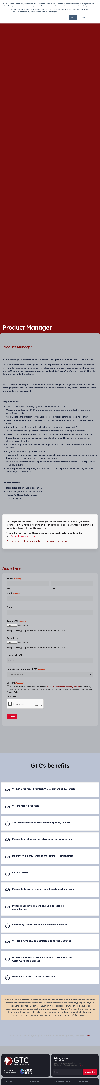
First (9, 588)
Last (53, 588)
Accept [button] (73, 17)
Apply (12, 716)
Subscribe (90, 1072)
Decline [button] (83, 17)
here (80, 1065)
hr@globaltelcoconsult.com (22, 536)
